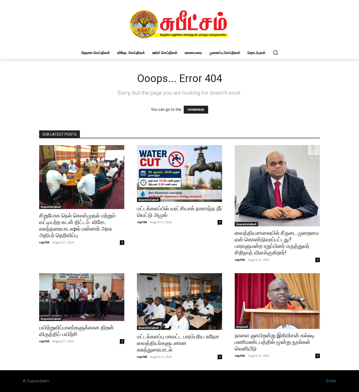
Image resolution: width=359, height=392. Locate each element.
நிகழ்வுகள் (242, 326)
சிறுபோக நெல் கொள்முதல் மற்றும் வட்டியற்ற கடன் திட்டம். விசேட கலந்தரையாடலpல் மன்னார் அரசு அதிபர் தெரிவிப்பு (77, 225)
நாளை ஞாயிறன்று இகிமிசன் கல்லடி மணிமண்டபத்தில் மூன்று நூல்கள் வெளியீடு (275, 342)
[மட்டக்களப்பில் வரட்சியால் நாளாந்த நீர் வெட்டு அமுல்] (179, 173)
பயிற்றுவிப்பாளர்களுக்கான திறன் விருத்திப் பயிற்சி (76, 330)
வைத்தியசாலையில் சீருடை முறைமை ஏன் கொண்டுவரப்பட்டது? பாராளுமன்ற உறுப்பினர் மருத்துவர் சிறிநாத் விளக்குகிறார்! (277, 243)
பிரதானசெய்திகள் (51, 206)
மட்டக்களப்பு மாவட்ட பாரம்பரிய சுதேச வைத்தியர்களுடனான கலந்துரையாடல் (178, 343)
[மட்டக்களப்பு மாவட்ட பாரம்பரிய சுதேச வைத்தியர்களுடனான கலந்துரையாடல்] (179, 301)
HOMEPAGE (196, 109)
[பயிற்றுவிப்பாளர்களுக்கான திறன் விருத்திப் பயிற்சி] (81, 297)
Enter (331, 381)
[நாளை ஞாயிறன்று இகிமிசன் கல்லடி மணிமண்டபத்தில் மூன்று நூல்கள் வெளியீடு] (277, 301)
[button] (275, 52)
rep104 (44, 242)
